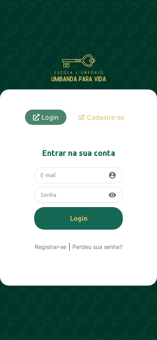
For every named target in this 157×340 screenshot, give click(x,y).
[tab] (45, 117)
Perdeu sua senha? (97, 246)
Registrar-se (50, 246)
